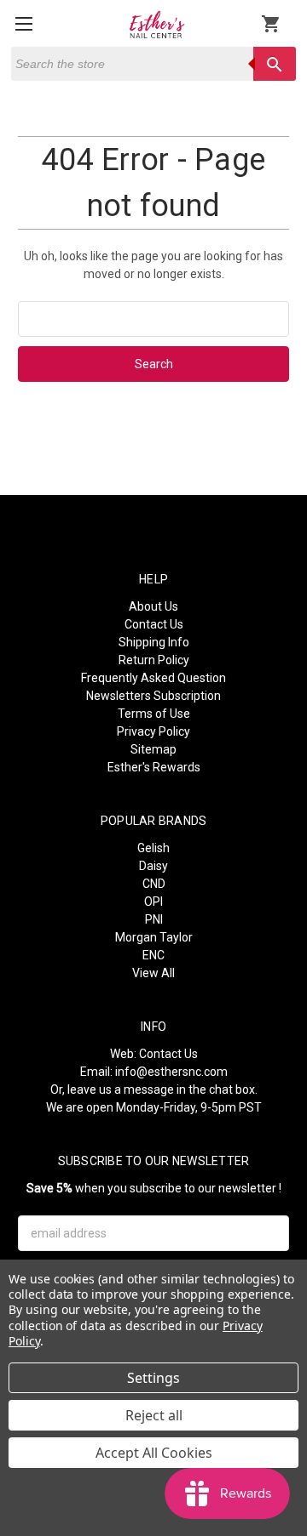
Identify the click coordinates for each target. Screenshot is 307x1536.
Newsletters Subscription (153, 696)
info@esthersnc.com (171, 1071)
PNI (154, 919)
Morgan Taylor (154, 937)
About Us (153, 606)
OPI (153, 901)
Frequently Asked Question (153, 678)
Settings (153, 1377)
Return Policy (154, 660)
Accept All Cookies (154, 1452)
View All (153, 973)
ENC (153, 955)
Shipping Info (154, 642)
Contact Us (154, 624)
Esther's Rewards (153, 767)
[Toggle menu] (23, 23)
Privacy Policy (153, 731)
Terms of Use (154, 713)
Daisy (153, 866)
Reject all (153, 1415)
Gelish (153, 848)
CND (153, 883)
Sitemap (153, 749)
